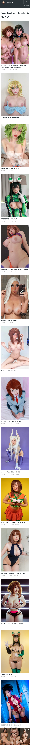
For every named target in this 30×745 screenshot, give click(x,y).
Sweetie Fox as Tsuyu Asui (9, 219)
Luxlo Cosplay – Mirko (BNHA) (10, 472)
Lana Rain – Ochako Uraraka (10, 371)
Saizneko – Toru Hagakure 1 (10, 117)
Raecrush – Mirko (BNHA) (9, 320)
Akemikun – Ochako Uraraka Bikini (12, 624)
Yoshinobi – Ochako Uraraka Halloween (14, 269)
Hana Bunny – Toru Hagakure (10, 168)
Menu (27, 6)
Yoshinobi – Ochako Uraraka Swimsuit (13, 573)
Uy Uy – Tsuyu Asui (6, 674)
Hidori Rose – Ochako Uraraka (11, 421)
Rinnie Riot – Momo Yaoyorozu (11, 725)
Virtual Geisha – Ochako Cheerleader (13, 522)
